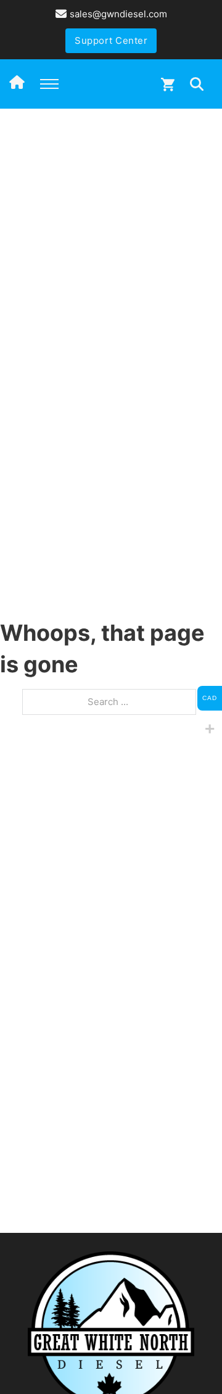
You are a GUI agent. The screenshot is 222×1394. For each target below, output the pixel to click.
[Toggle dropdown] (197, 84)
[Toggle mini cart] (168, 84)
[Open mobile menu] (49, 84)
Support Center (111, 40)
